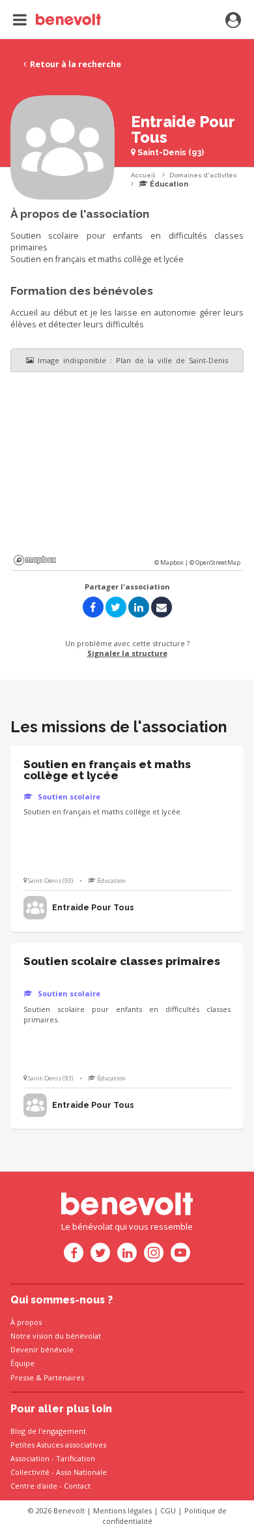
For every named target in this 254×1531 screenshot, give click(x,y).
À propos (26, 1322)
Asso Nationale (81, 1472)
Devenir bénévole (42, 1349)
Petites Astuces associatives (58, 1444)
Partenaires (64, 1377)
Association (29, 1458)
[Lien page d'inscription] (233, 21)
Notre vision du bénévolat (55, 1336)
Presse (22, 1377)
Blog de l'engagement (48, 1431)
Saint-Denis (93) (169, 152)
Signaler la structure (127, 653)
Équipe (22, 1363)
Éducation (168, 184)
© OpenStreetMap (215, 562)
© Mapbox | (172, 562)
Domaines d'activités (203, 175)
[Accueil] (57, 19)
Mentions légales (122, 1510)
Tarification (75, 1458)
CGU (168, 1510)
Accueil (143, 175)
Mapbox (35, 560)
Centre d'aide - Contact (50, 1486)
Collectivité (29, 1472)
